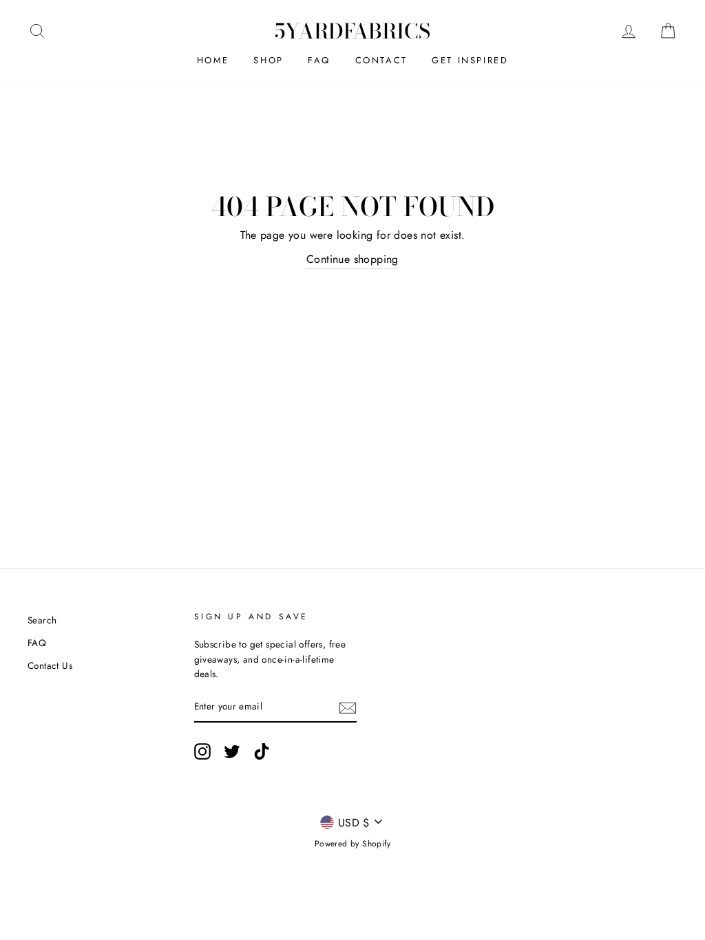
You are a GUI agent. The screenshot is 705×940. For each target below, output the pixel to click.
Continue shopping (352, 259)
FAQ (319, 60)
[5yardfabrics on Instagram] (202, 751)
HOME (213, 60)
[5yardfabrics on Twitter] (232, 751)
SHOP (268, 60)
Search (42, 620)
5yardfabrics (352, 31)
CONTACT (381, 60)
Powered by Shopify (352, 843)
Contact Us (50, 665)
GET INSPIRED (470, 60)
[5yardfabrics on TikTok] (261, 751)
